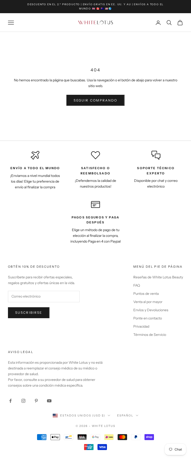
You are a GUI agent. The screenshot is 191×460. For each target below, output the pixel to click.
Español (125, 415)
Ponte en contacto (147, 318)
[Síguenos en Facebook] (10, 400)
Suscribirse (28, 312)
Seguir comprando (95, 100)
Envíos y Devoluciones (150, 310)
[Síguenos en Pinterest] (36, 400)
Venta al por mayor (147, 302)
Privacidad (141, 326)
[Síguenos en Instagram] (23, 400)
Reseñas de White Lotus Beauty (158, 277)
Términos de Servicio (149, 334)
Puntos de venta (146, 293)
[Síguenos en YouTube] (49, 400)
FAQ (136, 285)
